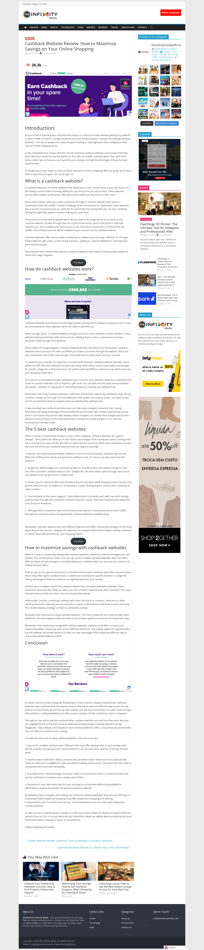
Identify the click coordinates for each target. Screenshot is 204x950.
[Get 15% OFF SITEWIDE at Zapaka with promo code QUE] (143, 80)
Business (103, 27)
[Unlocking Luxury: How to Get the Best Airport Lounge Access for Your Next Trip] (116, 863)
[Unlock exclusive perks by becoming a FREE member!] (176, 91)
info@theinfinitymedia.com (165, 918)
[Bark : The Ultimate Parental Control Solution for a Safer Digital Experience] (147, 275)
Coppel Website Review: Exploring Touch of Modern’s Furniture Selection (68, 840)
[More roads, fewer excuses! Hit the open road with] (165, 80)
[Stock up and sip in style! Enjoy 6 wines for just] (143, 69)
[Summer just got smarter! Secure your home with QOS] (143, 114)
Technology (67, 27)
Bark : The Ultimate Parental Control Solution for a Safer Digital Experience (166, 280)
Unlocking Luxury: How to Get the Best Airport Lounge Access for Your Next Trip (115, 886)
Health (54, 27)
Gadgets (90, 27)
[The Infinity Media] (25, 27)
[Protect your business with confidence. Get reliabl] (154, 91)
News (44, 27)
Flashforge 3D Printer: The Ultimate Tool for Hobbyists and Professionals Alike (159, 227)
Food (80, 27)
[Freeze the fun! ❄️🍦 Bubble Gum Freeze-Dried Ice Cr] (165, 114)
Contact (142, 27)
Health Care (127, 27)
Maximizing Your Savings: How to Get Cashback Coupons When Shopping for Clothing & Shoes (76, 888)
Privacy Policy (127, 923)
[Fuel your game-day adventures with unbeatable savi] (176, 114)
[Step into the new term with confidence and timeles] (165, 91)
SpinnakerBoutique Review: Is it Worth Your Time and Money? (95, 847)
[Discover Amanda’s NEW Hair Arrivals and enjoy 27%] (176, 69)
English (172, 947)
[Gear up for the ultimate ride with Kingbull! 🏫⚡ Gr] (154, 69)
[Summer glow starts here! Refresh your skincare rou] (154, 114)
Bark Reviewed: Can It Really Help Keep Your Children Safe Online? (168, 298)
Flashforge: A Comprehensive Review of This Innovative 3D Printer (167, 262)
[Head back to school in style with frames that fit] (176, 80)
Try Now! (78, 262)
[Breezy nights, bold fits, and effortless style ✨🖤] (165, 69)
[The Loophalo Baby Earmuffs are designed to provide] (165, 103)
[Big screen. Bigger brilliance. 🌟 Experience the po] (176, 103)
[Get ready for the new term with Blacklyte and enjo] (154, 80)
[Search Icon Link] (151, 27)
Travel (114, 27)
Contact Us (126, 927)
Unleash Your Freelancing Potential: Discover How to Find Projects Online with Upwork (39, 888)
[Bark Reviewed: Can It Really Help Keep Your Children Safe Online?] (147, 293)
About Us (125, 918)
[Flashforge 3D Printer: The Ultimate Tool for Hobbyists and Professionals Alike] (159, 194)
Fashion (34, 27)
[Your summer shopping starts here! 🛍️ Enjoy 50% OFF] (143, 103)
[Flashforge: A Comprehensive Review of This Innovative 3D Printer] (147, 257)
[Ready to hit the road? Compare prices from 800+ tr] (154, 103)
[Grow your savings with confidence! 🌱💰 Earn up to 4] (143, 91)
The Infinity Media (49, 53)
